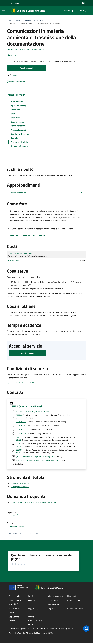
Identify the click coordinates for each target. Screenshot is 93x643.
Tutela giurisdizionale (20, 486)
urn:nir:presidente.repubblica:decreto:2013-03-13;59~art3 (27, 49)
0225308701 (18, 438)
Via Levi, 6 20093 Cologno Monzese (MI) (32, 411)
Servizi (18, 20)
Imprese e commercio (33, 20)
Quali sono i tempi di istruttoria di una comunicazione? (34, 502)
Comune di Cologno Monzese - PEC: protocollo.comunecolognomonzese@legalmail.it (41, 628)
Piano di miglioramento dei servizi (35, 620)
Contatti (31, 600)
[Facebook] (72, 10)
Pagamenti (52, 608)
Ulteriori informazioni (18, 192)
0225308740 (20, 416)
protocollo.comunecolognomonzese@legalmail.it (36, 456)
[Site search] (84, 10)
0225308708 (18, 444)
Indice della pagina (16, 95)
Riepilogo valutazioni (75, 608)
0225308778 (21, 433)
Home (10, 20)
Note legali (71, 596)
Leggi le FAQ (33, 608)
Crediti (30, 596)
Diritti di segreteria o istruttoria (20, 253)
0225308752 (21, 422)
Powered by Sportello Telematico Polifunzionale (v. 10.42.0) (31, 633)
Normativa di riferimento (16, 81)
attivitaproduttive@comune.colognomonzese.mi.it (37, 460)
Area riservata (14, 596)
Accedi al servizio (27, 68)
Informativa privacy (55, 596)
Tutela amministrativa (20, 483)
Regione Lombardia (13, 3)
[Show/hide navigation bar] (3, 10)
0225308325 (21, 429)
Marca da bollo (13, 260)
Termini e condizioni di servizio (22, 382)
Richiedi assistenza (74, 600)
